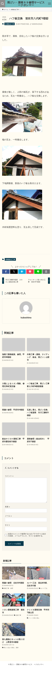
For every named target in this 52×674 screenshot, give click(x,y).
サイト (7, 525)
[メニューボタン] (49, 3)
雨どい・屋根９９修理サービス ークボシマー (26, 3)
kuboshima (26, 317)
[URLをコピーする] (46, 271)
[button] (6, 271)
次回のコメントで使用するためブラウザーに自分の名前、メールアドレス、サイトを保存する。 (27, 535)
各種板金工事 (9, 24)
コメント (9, 476)
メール (8, 516)
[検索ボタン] (2, 3)
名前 (7, 506)
